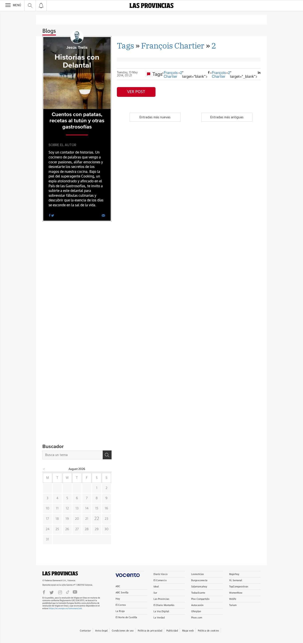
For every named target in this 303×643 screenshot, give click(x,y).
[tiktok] (67, 592)
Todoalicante (198, 593)
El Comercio (160, 580)
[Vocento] (130, 574)
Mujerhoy (234, 574)
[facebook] (50, 215)
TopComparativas (238, 586)
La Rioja (120, 611)
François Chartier (172, 45)
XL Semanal (235, 580)
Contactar (85, 630)
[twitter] (52, 215)
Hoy (118, 599)
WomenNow (235, 593)
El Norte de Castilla (126, 617)
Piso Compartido (200, 599)
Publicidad (172, 630)
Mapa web (188, 630)
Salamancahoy (199, 586)
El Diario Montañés (164, 605)
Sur (155, 593)
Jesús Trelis (77, 48)
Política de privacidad (150, 630)
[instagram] (60, 592)
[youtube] (75, 592)
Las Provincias (161, 599)
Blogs (49, 31)
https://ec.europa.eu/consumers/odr (65, 609)
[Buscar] (107, 454)
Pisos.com (196, 617)
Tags (125, 45)
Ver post (136, 92)
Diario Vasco (160, 574)
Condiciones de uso (123, 630)
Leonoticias (197, 574)
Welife (232, 599)
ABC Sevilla (122, 592)
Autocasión (197, 605)
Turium (233, 605)
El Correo (121, 605)
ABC (118, 586)
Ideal (156, 586)
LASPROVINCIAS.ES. (60, 573)
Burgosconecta (199, 580)
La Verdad (159, 617)
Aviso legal (101, 630)
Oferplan (196, 611)
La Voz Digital (161, 611)
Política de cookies (208, 630)
